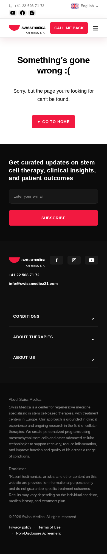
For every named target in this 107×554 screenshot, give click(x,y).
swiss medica (33, 28)
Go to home (56, 122)
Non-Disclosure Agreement (38, 533)
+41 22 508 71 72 (29, 6)
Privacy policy (20, 527)
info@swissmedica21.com (33, 283)
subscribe (53, 218)
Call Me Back (69, 28)
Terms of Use (49, 527)
